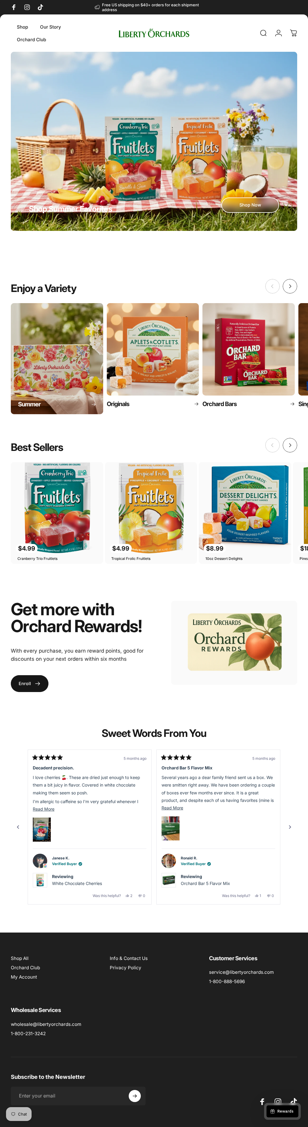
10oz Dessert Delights (223, 558)
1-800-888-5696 (227, 981)
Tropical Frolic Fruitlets (130, 558)
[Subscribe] (135, 1096)
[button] (42, 828)
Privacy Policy (125, 967)
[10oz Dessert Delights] (245, 508)
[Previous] (18, 827)
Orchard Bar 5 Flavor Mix (76, 883)
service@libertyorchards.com (241, 972)
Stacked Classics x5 (200, 883)
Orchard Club (25, 967)
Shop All (20, 958)
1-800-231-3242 (28, 1033)
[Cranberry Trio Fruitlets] (57, 508)
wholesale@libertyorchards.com (46, 1024)
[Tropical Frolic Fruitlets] (151, 508)
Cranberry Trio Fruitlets (37, 558)
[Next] (290, 286)
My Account (24, 977)
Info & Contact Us (129, 958)
